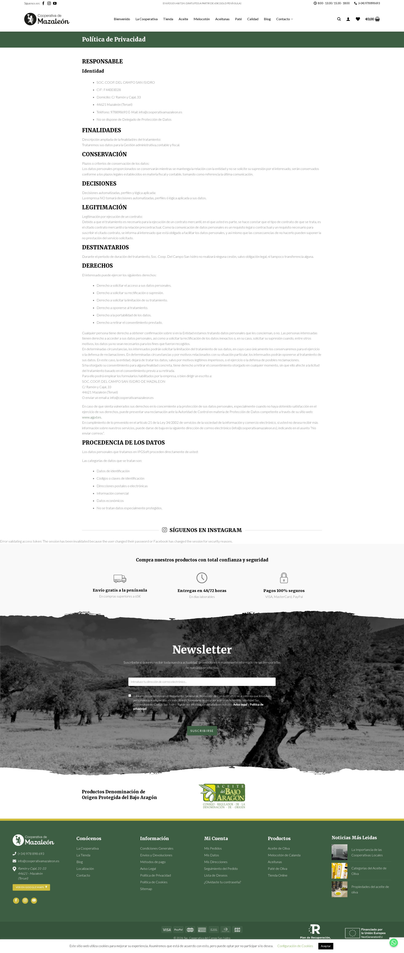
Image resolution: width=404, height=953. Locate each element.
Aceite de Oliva (279, 848)
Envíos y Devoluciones (156, 855)
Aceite (183, 19)
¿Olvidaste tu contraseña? (222, 882)
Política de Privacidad (155, 875)
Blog (267, 19)
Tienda (168, 19)
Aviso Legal (148, 868)
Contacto (283, 19)
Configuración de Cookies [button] (295, 946)
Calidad (252, 19)
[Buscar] (339, 19)
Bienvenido (122, 19)
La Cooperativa (147, 19)
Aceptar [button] (326, 946)
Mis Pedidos (213, 848)
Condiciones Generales (156, 848)
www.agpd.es (91, 417)
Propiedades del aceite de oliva (370, 889)
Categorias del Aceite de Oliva (369, 870)
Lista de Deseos (215, 875)
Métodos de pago (153, 862)
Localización (85, 868)
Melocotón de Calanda (284, 855)
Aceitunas (222, 19)
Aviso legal (240, 704)
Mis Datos (211, 855)
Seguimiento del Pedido (221, 868)
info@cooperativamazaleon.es (38, 861)
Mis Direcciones (215, 862)
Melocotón (202, 19)
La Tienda (83, 855)
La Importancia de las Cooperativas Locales (367, 852)
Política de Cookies (153, 882)
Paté (238, 19)
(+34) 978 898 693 (31, 853)
